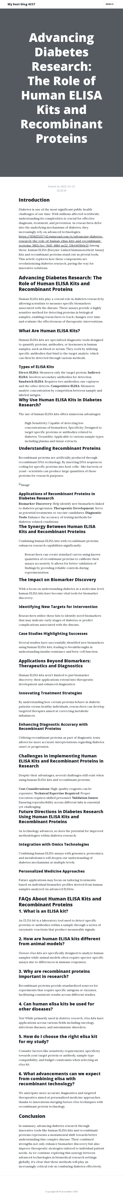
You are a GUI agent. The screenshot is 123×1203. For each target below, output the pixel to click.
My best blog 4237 (21, 4)
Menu (109, 4)
